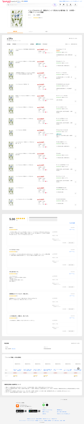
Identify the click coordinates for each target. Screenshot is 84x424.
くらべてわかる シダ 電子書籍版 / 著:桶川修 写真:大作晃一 (25, 50)
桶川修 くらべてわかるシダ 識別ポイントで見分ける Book (25, 96)
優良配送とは (59, 409)
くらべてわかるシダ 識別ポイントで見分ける (24, 107)
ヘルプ (80, 1)
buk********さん (72, 251)
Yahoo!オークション (47, 418)
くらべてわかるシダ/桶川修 (21, 130)
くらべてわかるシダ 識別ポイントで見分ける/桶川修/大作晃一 (25, 62)
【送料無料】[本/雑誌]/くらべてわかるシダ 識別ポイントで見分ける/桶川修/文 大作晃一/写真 (25, 73)
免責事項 (45, 420)
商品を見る (13, 348)
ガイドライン (41, 420)
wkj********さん (72, 229)
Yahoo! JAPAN (62, 1)
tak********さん (72, 317)
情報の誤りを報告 (76, 343)
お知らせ (44, 413)
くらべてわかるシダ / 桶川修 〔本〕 (23, 84)
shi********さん (72, 295)
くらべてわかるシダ (19, 187)
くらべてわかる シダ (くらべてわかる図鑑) (24, 199)
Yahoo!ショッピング (31, 418)
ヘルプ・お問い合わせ (55, 420)
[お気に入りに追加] (75, 55)
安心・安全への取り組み (61, 411)
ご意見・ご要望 (62, 420)
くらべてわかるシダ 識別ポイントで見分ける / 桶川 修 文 (25, 143)
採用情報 (49, 420)
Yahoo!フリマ (54, 418)
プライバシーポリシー (23, 420)
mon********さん (72, 273)
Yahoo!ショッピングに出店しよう (72, 1)
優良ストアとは (45, 411)
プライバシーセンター (31, 420)
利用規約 (36, 420)
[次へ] (78, 368)
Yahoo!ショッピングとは (47, 409)
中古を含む (45, 44)
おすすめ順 (72, 222)
